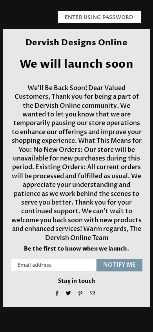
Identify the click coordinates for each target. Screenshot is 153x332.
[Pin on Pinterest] (80, 294)
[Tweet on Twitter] (68, 294)
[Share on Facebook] (57, 294)
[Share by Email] (92, 294)
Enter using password (100, 17)
